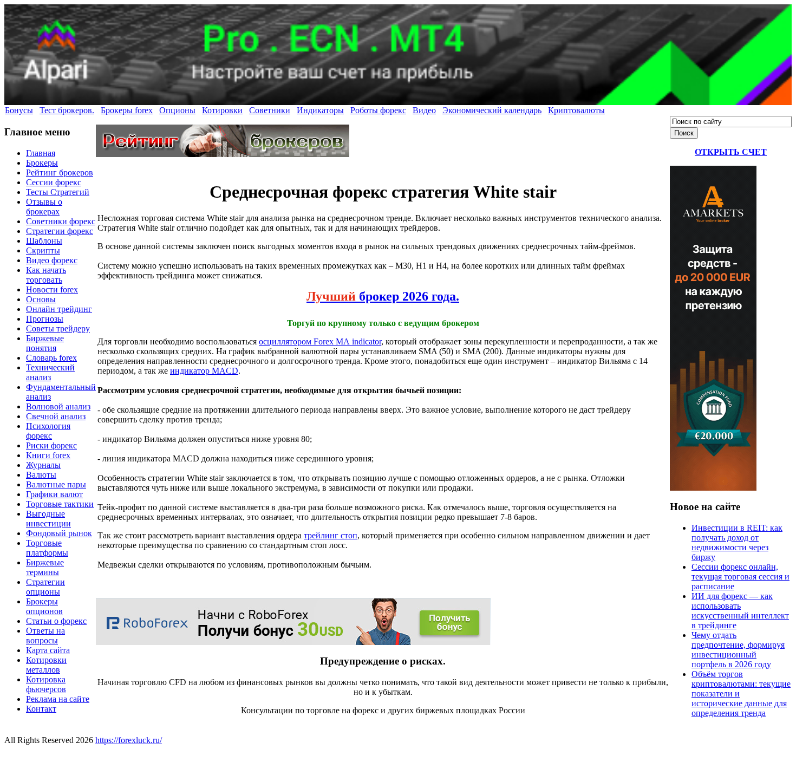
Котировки (222, 110)
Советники (269, 110)
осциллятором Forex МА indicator (320, 341)
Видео (424, 110)
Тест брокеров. (67, 110)
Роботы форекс (378, 110)
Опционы (177, 110)
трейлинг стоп (330, 535)
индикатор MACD (204, 370)
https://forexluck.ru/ (128, 740)
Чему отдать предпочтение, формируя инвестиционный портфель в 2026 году (738, 649)
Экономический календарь (491, 110)
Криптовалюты (576, 110)
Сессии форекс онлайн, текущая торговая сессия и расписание (740, 576)
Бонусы (19, 110)
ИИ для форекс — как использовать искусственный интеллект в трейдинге (740, 610)
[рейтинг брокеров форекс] (222, 154)
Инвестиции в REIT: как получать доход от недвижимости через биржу (736, 542)
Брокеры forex (127, 110)
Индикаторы (320, 110)
